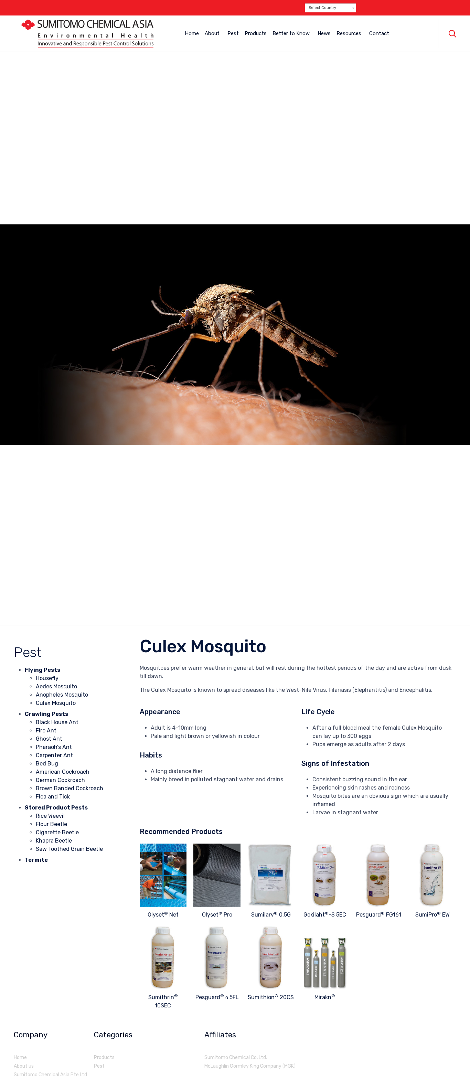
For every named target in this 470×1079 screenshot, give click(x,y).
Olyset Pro (217, 914)
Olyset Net (163, 914)
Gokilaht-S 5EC (324, 914)
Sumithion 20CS (271, 997)
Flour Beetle (51, 824)
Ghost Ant (49, 739)
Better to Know (291, 33)
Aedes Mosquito (56, 686)
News (324, 33)
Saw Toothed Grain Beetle (69, 849)
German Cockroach (60, 780)
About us (24, 1066)
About (212, 33)
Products (256, 33)
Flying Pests (42, 670)
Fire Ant (46, 730)
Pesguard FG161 (378, 914)
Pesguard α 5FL (217, 997)
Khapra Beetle (54, 840)
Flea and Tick (53, 796)
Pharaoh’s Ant (54, 747)
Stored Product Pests (56, 807)
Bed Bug (47, 763)
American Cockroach (62, 772)
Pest (233, 33)
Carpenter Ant (54, 755)
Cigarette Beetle (57, 832)
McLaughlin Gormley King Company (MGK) (250, 1066)
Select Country (322, 8)
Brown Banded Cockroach (69, 788)
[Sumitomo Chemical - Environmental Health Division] (87, 33)
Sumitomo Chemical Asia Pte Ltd (50, 1075)
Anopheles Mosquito (62, 694)
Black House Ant (57, 722)
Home (192, 33)
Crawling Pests (46, 714)
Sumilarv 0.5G (271, 914)
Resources (349, 33)
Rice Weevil (50, 816)
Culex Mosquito (56, 703)
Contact (379, 33)
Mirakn (324, 997)
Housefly (47, 678)
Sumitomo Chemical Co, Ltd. (235, 1057)
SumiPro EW (432, 914)
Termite (36, 860)
